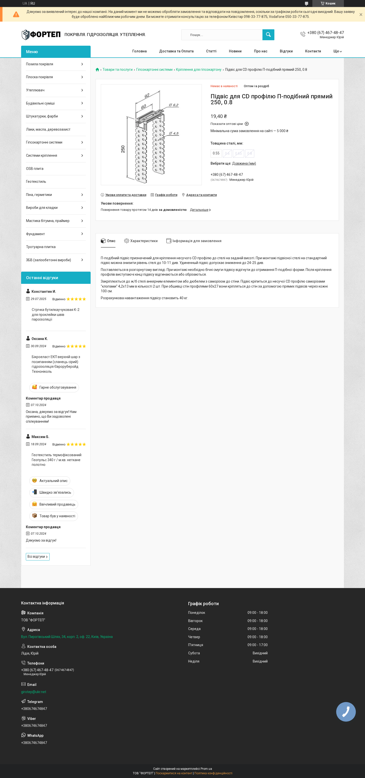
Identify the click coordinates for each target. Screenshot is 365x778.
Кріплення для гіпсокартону (198, 70)
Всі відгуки (36, 556)
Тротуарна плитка (41, 247)
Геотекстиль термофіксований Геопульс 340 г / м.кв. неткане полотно (56, 460)
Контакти (313, 51)
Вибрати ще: (233, 163)
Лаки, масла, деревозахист (48, 129)
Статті (211, 51)
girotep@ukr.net (33, 692)
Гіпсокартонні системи (154, 70)
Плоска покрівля (39, 77)
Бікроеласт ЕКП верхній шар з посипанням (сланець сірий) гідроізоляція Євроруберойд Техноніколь (56, 364)
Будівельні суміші (40, 103)
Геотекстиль (36, 182)
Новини (235, 51)
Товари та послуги (118, 70)
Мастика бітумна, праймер (48, 221)
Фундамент (35, 234)
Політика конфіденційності (213, 773)
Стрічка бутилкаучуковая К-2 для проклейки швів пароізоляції (55, 314)
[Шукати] (268, 34)
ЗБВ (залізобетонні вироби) (48, 260)
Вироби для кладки (42, 208)
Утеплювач (35, 90)
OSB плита (34, 169)
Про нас (260, 51)
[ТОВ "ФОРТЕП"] (41, 34)
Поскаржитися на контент (174, 773)
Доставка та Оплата (176, 51)
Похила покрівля (39, 64)
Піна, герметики (39, 195)
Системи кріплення (41, 155)
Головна (139, 51)
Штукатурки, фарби (42, 116)
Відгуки (286, 51)
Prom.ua (206, 769)
